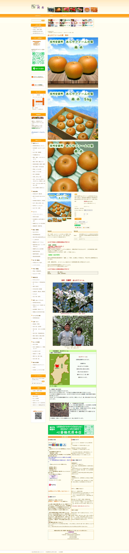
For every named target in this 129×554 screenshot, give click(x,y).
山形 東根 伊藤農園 (37, 152)
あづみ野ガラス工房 (36, 351)
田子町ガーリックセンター (38, 205)
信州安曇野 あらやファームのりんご (55, 32)
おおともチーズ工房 (36, 273)
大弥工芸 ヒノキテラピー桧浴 (38, 369)
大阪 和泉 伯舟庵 (36, 296)
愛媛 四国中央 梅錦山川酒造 (38, 335)
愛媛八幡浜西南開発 (36, 256)
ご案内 (38, 388)
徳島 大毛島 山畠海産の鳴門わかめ (39, 237)
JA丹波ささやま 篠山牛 (37, 262)
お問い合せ (64, 15)
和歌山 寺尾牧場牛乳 (37, 271)
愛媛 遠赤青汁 (36, 286)
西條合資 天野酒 (36, 324)
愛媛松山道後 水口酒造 (37, 338)
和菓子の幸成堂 (36, 216)
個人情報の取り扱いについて (38, 33)
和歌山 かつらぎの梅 (37, 171)
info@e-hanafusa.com (74, 538)
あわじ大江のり (36, 232)
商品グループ (38, 393)
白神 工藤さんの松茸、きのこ (38, 203)
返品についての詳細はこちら (81, 223)
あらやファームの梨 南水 (69, 32)
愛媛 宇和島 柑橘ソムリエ (38, 161)
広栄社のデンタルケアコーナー (38, 364)
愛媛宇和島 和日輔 (36, 251)
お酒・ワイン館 (36, 400)
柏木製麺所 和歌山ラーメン (38, 309)
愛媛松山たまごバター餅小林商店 (39, 223)
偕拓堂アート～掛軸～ (37, 353)
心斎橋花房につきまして (37, 27)
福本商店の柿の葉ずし (37, 302)
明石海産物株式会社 (36, 234)
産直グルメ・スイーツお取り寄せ (39, 402)
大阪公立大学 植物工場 (37, 193)
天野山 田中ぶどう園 (37, 176)
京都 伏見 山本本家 (37, 326)
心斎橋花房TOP (38, 15)
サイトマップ (77, 15)
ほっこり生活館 (36, 398)
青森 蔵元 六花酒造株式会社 (38, 333)
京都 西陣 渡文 (36, 358)
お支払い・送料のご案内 (37, 29)
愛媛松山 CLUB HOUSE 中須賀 (38, 311)
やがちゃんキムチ (36, 279)
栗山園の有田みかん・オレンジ (38, 145)
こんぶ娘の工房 (36, 239)
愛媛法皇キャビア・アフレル (38, 242)
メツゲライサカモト (36, 265)
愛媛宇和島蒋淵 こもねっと (38, 253)
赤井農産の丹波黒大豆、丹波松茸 (39, 200)
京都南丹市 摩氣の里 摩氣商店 (39, 291)
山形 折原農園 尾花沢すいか (38, 187)
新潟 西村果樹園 (36, 174)
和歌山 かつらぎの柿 (37, 169)
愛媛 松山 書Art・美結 (37, 356)
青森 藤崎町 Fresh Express (38, 166)
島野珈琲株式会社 (36, 317)
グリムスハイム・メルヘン (38, 214)
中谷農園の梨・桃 (36, 154)
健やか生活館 (35, 396)
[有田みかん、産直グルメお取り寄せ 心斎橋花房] (37, 13)
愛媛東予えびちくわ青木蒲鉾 (38, 248)
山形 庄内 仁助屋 (36, 208)
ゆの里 (34, 367)
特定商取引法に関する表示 (38, 31)
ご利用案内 (51, 15)
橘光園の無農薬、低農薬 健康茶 (39, 164)
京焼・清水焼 (35, 344)
